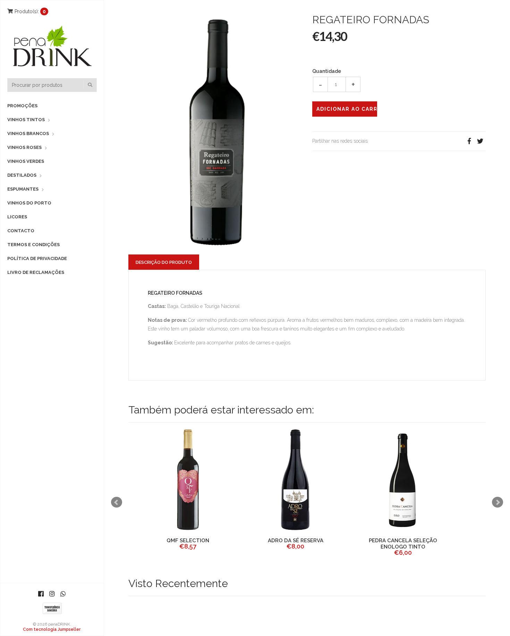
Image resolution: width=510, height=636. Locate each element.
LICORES (17, 216)
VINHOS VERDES (25, 161)
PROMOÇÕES (22, 105)
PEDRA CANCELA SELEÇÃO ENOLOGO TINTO (392, 543)
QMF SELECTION (177, 540)
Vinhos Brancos (28, 133)
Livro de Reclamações (35, 272)
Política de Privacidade (37, 258)
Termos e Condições (33, 244)
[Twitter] (480, 141)
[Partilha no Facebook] (469, 141)
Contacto (20, 230)
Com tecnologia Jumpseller (51, 629)
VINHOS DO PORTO (29, 203)
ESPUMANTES (23, 189)
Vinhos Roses (24, 147)
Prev (116, 502)
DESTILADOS (21, 175)
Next (497, 502)
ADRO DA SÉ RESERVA (284, 540)
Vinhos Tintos (26, 119)
